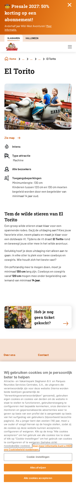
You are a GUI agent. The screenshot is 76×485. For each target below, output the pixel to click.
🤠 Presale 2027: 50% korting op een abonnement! (27, 12)
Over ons (9, 354)
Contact (43, 354)
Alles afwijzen (38, 467)
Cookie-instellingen (38, 456)
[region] (38, 423)
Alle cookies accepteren (38, 478)
